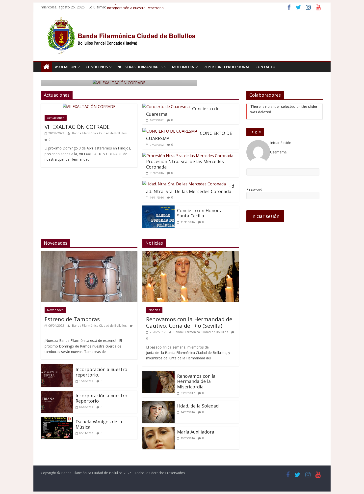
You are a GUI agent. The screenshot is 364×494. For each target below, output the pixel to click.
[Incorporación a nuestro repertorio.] (57, 367)
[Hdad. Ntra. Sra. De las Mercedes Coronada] (184, 184)
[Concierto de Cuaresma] (166, 106)
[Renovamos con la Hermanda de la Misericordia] (158, 374)
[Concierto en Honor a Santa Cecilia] (158, 208)
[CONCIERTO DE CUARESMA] (169, 131)
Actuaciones (55, 118)
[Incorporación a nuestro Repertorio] (57, 393)
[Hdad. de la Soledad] (158, 404)
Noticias (154, 310)
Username (278, 152)
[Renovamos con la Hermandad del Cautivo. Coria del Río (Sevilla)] (190, 254)
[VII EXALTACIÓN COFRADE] (89, 106)
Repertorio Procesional (227, 66)
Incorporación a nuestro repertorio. (135, 6)
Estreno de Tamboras (72, 319)
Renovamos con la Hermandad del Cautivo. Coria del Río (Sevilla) (190, 322)
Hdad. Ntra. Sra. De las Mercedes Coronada (190, 188)
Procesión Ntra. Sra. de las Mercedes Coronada (185, 164)
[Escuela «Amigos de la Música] (57, 419)
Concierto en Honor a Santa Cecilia (200, 213)
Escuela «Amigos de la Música (99, 424)
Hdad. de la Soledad (198, 406)
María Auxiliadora (195, 432)
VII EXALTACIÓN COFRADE (77, 126)
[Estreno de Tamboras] (89, 254)
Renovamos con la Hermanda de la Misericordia (196, 381)
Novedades (55, 310)
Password (254, 189)
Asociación (65, 66)
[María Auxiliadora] (158, 430)
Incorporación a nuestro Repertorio (101, 398)
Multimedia (183, 66)
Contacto (265, 66)
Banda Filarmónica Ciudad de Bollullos (99, 133)
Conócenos (97, 66)
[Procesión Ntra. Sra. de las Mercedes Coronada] (187, 155)
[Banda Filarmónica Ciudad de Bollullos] (46, 67)
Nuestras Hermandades (139, 66)
